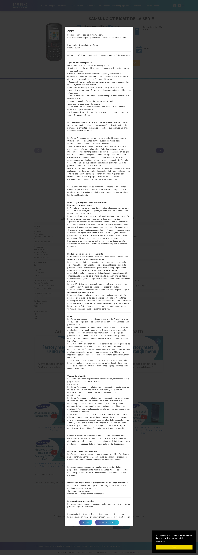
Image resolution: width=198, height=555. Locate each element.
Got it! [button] (174, 547)
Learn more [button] (160, 541)
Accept (86, 522)
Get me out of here (107, 522)
